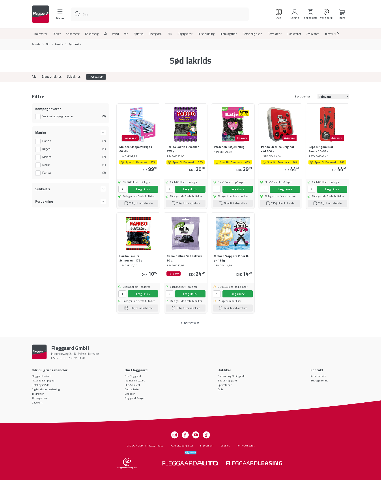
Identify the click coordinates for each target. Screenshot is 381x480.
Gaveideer (275, 34)
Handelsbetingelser (181, 445)
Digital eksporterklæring (46, 389)
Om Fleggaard (133, 376)
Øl (105, 34)
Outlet (57, 34)
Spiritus (139, 34)
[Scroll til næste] (334, 33)
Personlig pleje (252, 34)
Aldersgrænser (40, 398)
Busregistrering (319, 380)
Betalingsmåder (41, 385)
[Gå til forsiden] (40, 14)
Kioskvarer (294, 34)
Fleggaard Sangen (135, 398)
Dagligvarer (184, 34)
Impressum (206, 445)
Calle (220, 389)
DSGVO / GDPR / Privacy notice (145, 445)
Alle (34, 76)
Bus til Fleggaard (227, 380)
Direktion (130, 394)
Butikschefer (132, 389)
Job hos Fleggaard (135, 380)
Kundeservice (318, 376)
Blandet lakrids (52, 76)
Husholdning (206, 34)
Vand (115, 34)
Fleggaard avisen (41, 376)
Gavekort (37, 402)
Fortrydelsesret (245, 445)
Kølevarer (40, 34)
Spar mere (73, 34)
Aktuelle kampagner (43, 380)
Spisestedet (225, 385)
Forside (36, 44)
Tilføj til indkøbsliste (141, 203)
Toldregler (38, 394)
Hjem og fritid (228, 34)
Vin (126, 34)
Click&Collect (132, 385)
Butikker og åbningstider (232, 376)
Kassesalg (92, 34)
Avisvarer (312, 34)
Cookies (225, 445)
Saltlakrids (74, 76)
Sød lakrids (96, 77)
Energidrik (155, 34)
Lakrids (59, 44)
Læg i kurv (143, 189)
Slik (170, 34)
